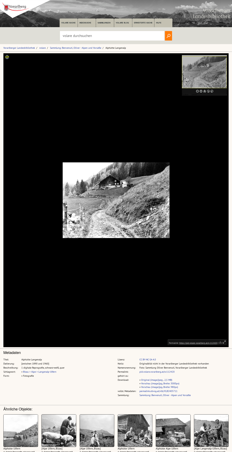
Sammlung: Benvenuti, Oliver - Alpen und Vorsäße (75, 47)
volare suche (68, 23)
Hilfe (158, 23)
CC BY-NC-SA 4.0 (147, 359)
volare (42, 47)
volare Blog (122, 23)
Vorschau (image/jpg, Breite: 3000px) (160, 383)
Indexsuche (85, 23)
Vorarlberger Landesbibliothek (19, 47)
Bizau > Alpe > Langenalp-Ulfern (39, 371)
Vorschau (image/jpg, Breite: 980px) (159, 387)
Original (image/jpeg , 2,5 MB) (156, 379)
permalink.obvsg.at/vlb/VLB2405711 (158, 391)
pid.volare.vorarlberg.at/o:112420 (157, 371)
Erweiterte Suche (143, 23)
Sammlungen (104, 23)
